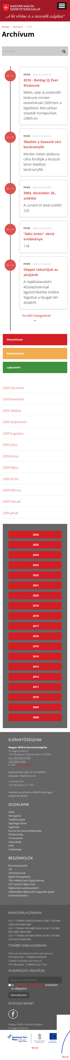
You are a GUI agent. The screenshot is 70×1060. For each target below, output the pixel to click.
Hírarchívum (15, 339)
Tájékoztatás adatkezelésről (23, 888)
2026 (36, 534)
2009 (36, 707)
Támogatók (14, 815)
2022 (36, 575)
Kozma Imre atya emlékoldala (24, 830)
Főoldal (5, 26)
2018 (36, 616)
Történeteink (15, 838)
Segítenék (13, 827)
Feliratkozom (19, 995)
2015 (36, 646)
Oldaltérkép (14, 849)
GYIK (11, 845)
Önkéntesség (15, 834)
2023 (36, 565)
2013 (36, 666)
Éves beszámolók (17, 865)
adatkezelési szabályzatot (29, 985)
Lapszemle (13, 367)
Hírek (11, 812)
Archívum (18, 26)
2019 (36, 605)
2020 (36, 595)
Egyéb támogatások (19, 876)
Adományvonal (16, 873)
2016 (36, 636)
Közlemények (15, 353)
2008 (36, 717)
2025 (36, 544)
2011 (36, 687)
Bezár (35, 1047)
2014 (36, 656)
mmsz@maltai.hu (25, 764)
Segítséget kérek (17, 823)
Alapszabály (14, 842)
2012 (36, 676)
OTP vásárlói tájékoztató (21, 884)
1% (10, 869)
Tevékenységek (16, 819)
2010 (36, 697)
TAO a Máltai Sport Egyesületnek (26, 880)
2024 (36, 555)
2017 (36, 626)
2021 (36, 585)
